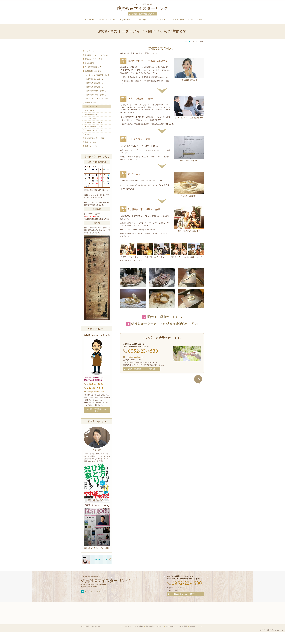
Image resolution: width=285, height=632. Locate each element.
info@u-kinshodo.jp (135, 357)
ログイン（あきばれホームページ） (272, 630)
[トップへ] (198, 379)
